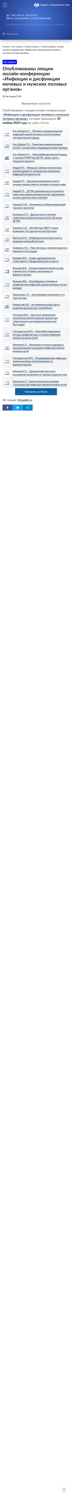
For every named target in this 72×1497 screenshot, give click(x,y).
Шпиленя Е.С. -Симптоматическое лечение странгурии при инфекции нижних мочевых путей (40, 383)
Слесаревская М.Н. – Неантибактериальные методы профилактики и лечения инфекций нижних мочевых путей (36, 334)
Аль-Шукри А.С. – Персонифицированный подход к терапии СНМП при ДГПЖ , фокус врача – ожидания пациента (40, 157)
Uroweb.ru (25, 400)
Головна (6, 46)
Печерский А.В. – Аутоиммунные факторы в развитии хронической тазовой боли (36, 306)
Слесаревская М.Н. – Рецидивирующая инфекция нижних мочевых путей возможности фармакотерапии (39, 361)
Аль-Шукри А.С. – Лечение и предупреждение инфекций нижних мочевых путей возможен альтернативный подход (37, 134)
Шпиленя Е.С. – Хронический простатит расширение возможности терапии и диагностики (40, 373)
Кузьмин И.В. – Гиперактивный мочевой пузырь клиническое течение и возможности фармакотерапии (38, 271)
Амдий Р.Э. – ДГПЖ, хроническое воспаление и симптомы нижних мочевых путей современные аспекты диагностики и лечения (39, 194)
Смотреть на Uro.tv (36, 391)
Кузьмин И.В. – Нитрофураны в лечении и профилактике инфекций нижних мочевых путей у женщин (40, 284)
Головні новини (31, 46)
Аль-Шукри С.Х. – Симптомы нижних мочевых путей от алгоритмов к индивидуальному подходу (40, 146)
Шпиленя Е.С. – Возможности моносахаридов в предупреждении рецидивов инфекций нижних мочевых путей (38, 348)
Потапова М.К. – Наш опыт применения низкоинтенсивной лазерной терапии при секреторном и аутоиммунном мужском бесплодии (35, 319)
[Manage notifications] (64, 1489)
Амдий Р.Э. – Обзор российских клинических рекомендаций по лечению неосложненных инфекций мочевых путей (37, 171)
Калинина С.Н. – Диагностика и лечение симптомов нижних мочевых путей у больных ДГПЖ (37, 217)
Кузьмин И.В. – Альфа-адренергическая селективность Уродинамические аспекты (36, 260)
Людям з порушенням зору (54, 4)
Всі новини (17, 46)
